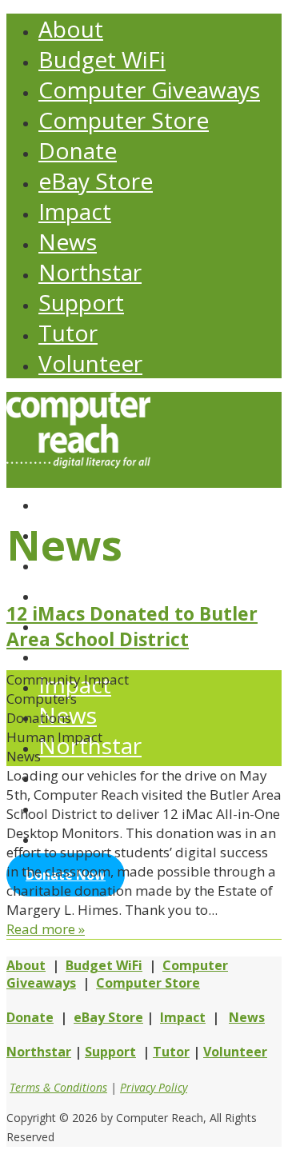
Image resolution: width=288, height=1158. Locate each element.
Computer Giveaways (149, 89)
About (70, 29)
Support (81, 302)
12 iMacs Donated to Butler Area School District (132, 626)
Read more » (45, 929)
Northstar (90, 272)
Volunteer (90, 363)
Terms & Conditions (58, 1087)
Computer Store (123, 120)
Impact (74, 211)
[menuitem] (160, 502)
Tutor (68, 332)
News (67, 241)
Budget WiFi (102, 59)
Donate (77, 150)
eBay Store (95, 181)
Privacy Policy (153, 1087)
